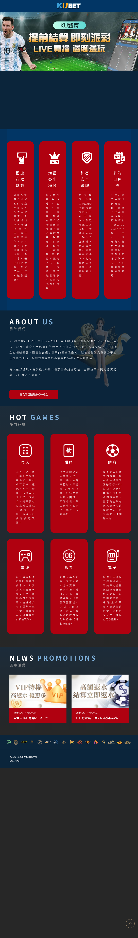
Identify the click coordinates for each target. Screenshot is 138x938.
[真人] (25, 483)
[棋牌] (69, 479)
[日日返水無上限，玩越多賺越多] (100, 701)
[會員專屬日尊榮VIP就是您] (37, 701)
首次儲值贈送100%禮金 (34, 394)
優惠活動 (18, 713)
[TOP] (130, 923)
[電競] (25, 584)
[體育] (112, 481)
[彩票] (69, 586)
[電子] (112, 584)
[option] (69, 41)
